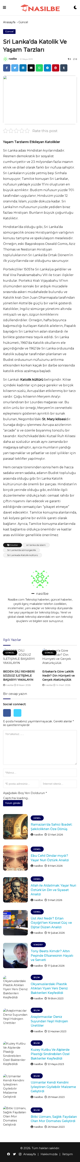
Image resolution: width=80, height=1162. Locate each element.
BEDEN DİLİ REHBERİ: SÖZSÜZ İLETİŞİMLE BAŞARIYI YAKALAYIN (19, 675)
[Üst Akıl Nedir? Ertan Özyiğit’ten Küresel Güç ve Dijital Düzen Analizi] (15, 922)
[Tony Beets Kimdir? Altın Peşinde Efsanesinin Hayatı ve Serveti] (15, 955)
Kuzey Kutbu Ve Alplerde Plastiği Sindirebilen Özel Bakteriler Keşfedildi (50, 1054)
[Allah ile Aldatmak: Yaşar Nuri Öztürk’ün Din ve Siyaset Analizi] (15, 890)
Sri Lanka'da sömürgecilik (21, 550)
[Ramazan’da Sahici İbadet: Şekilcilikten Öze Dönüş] (15, 826)
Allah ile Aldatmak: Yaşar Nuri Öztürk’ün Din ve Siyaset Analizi (53, 890)
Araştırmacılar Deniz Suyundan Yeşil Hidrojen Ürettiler (49, 1021)
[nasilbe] (5, 59)
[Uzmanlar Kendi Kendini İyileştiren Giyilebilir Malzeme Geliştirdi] (15, 1086)
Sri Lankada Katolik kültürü (22, 555)
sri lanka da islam (36, 545)
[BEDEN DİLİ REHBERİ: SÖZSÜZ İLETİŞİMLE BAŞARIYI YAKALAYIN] (20, 658)
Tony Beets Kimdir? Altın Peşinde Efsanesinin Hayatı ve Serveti (52, 955)
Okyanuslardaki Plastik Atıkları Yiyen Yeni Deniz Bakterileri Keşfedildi (49, 988)
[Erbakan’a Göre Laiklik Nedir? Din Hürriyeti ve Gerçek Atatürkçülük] (59, 658)
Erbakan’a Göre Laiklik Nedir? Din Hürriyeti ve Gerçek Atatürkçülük (58, 675)
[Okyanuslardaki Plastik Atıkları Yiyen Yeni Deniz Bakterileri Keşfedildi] (15, 988)
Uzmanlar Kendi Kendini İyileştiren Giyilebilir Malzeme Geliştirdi (53, 1087)
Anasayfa (9, 22)
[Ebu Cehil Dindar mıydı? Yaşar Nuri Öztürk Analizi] (15, 858)
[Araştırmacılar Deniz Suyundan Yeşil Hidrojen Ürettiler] (15, 1021)
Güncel (23, 22)
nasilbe (13, 58)
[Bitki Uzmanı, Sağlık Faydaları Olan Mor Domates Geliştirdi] (15, 1118)
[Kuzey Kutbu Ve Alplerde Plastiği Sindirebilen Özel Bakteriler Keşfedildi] (15, 1054)
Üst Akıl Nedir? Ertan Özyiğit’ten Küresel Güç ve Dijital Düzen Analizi (51, 923)
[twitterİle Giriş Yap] (18, 717)
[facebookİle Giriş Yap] (8, 717)
